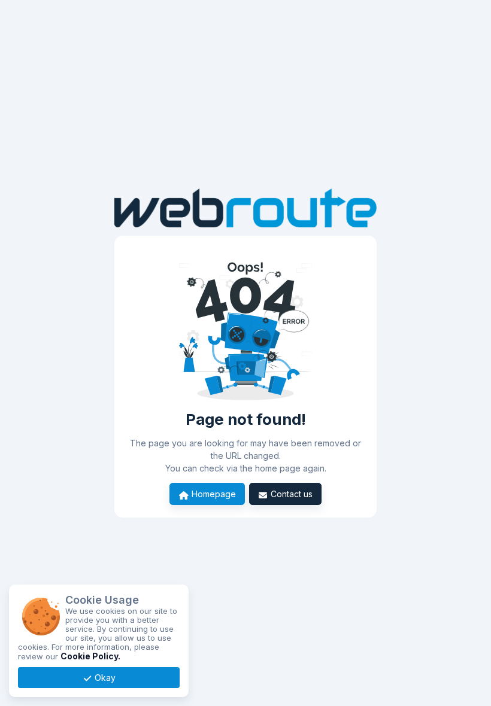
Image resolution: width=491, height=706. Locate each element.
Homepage (212, 494)
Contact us (290, 494)
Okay (104, 677)
